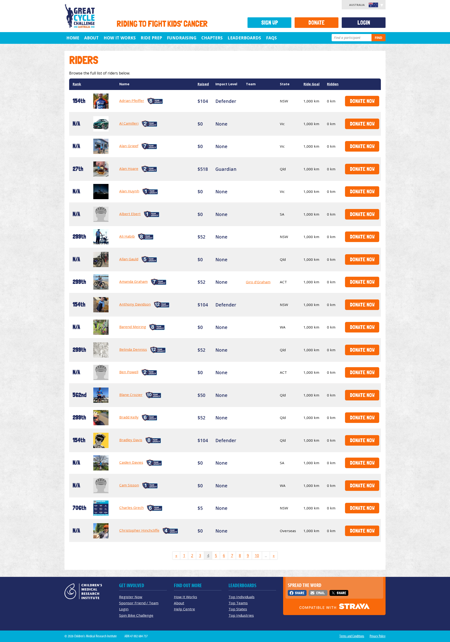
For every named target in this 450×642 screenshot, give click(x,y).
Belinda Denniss (133, 349)
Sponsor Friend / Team (138, 603)
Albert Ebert (130, 213)
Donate (316, 22)
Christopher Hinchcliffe (139, 530)
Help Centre (184, 609)
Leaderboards (244, 38)
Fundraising (181, 38)
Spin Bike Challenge (136, 615)
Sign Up (269, 22)
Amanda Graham (133, 281)
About (91, 38)
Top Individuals (242, 596)
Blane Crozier (130, 394)
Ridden (332, 84)
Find (378, 37)
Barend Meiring (132, 326)
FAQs (271, 38)
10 (257, 555)
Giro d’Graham (258, 282)
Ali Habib (127, 236)
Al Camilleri (129, 123)
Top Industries (241, 615)
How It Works (185, 596)
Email (320, 593)
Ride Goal (311, 84)
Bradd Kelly (129, 417)
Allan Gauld (128, 259)
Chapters (212, 38)
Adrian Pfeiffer (131, 100)
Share (299, 593)
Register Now (130, 596)
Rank (77, 84)
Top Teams (238, 603)
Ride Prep (151, 38)
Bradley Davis (130, 439)
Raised (203, 84)
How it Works (120, 38)
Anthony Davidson (135, 304)
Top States (238, 609)
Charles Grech (131, 507)
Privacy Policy (378, 636)
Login (363, 22)
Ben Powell (128, 372)
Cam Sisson (129, 485)
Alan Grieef (128, 145)
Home (72, 38)
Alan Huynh (129, 191)
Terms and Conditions (351, 636)
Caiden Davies (131, 462)
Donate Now (362, 101)
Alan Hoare (128, 168)
